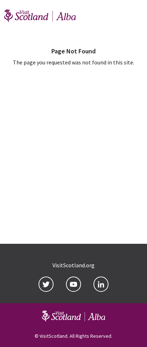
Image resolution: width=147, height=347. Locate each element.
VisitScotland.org (73, 265)
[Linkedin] (100, 284)
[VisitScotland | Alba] (40, 17)
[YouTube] (73, 284)
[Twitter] (46, 284)
